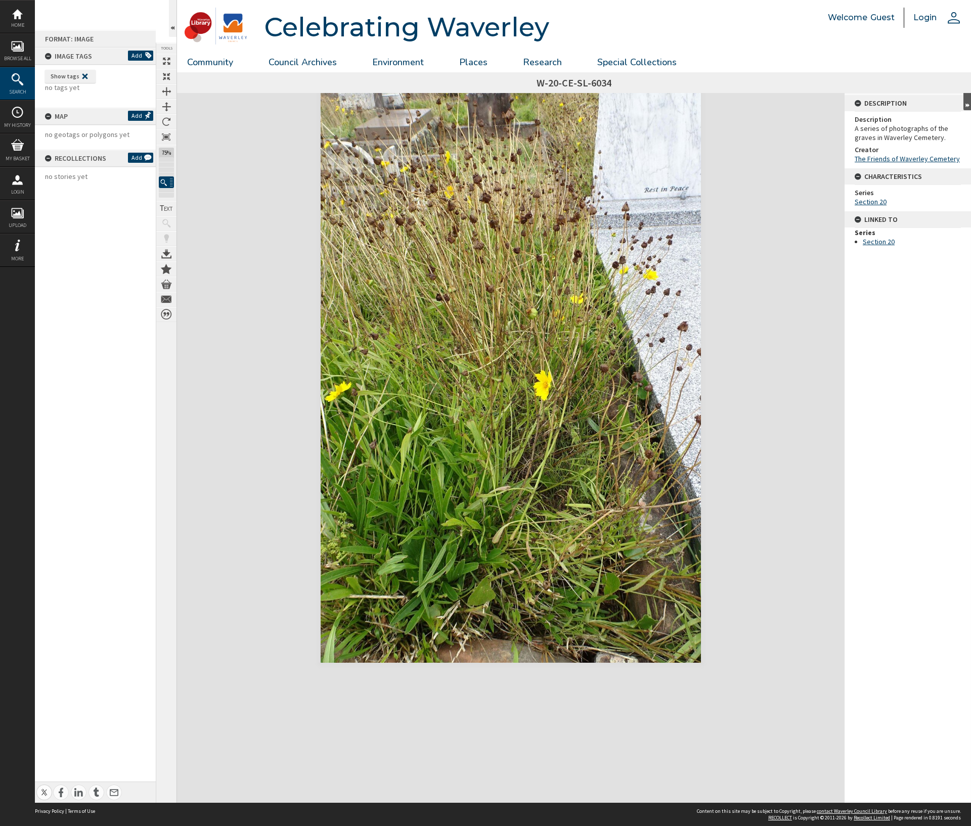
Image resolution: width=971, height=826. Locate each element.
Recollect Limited (872, 817)
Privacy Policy (49, 811)
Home (17, 25)
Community (210, 62)
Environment (398, 62)
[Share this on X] (44, 787)
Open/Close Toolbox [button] (172, 18)
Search (17, 91)
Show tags (65, 76)
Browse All (17, 58)
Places (473, 62)
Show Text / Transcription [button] (166, 208)
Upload (17, 225)
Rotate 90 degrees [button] (166, 121)
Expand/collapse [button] (967, 101)
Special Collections (637, 62)
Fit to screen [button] (166, 76)
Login (17, 192)
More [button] (17, 258)
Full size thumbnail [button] (166, 61)
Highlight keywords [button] (166, 238)
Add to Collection (166, 269)
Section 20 (871, 201)
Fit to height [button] (166, 106)
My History (17, 125)
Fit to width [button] (166, 91)
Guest (882, 17)
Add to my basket (166, 284)
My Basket (18, 158)
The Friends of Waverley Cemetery (907, 158)
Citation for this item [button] (166, 314)
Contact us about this (166, 299)
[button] (166, 182)
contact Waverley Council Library (852, 811)
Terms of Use (81, 811)
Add (136, 55)
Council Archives (303, 62)
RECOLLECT (780, 817)
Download (166, 253)
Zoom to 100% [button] (166, 137)
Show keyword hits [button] (166, 223)
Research (542, 62)
